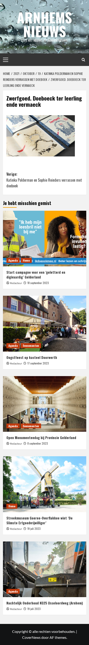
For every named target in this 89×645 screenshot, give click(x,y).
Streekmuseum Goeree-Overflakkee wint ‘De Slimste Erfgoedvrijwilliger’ (39, 520)
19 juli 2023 (34, 528)
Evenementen (31, 345)
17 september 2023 (38, 363)
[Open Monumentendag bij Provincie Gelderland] (44, 404)
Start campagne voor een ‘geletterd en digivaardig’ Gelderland (35, 274)
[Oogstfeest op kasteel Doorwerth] (44, 323)
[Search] (83, 60)
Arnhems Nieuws (44, 24)
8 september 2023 (37, 443)
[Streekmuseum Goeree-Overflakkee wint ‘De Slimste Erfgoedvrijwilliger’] (44, 484)
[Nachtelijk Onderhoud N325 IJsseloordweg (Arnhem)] (44, 569)
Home (26, 260)
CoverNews (31, 637)
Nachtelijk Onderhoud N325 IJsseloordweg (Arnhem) (44, 602)
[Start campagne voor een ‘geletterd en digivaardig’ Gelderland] (44, 238)
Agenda (13, 260)
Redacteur (16, 283)
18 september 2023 (38, 283)
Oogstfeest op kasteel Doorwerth (31, 357)
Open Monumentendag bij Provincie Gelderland (41, 437)
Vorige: (44, 180)
